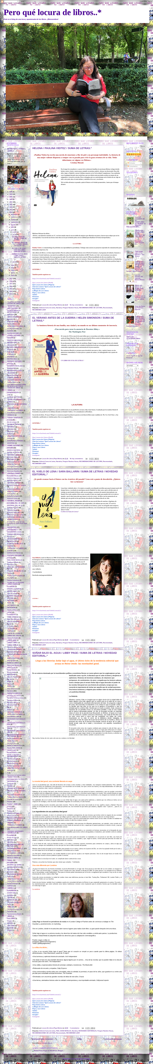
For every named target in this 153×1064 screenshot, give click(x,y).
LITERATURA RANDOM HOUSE (17, 654)
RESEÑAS (10, 862)
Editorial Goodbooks (14, 489)
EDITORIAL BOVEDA (14, 483)
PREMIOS (10, 823)
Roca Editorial (11, 869)
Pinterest (35, 296)
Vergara (9, 921)
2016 (11, 281)
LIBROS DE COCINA (13, 633)
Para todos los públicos (15, 794)
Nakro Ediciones (12, 688)
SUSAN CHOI (11, 893)
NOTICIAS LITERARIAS (14, 712)
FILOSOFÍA (11, 578)
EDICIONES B (11, 459)
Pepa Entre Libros (38, 289)
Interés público (12, 610)
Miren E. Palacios (13, 677)
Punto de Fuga (12, 837)
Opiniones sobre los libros (16, 779)
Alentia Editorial (12, 324)
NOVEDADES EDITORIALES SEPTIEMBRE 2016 (16, 735)
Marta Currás (11, 667)
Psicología (10, 835)
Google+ (35, 298)
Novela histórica (12, 752)
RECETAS (10, 842)
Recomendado (107, 308)
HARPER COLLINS (13, 596)
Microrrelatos (11, 672)
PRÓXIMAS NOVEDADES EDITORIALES (15, 832)
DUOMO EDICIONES (13, 445)
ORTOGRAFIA (11, 781)
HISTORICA (11, 600)
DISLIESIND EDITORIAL (15, 436)
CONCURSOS (11, 408)
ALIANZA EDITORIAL (14, 335)
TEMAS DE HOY (12, 900)
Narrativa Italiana (12, 702)
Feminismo (11, 564)
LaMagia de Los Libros (40, 290)
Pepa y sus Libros (38, 292)
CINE (9, 395)
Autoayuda (10, 345)
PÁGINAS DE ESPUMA (14, 788)
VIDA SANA (11, 925)
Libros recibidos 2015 (14, 647)
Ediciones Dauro (12, 464)
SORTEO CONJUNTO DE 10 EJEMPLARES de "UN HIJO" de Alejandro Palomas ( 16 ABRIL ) (136, 222)
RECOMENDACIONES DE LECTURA (90, 308)
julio (12, 227)
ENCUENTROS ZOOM (14, 532)
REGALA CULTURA (13, 855)
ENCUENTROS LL (13, 529)
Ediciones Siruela (13, 476)
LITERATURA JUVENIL (14, 652)
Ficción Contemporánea (15, 575)
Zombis (9, 930)
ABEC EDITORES (12, 308)
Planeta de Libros (13, 799)
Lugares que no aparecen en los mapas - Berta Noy (140, 298)
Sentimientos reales (13, 879)
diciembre (14, 214)
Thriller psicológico (13, 909)
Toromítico (10, 911)
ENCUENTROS (12, 527)
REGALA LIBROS (12, 858)
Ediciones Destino (13, 466)
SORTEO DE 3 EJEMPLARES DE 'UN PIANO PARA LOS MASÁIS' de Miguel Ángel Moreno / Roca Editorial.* (135, 266)
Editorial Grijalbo (12, 491)
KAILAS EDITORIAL (13, 621)
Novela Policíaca (12, 763)
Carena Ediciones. (13, 375)
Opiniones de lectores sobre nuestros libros (16, 776)
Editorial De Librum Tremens (16, 485)
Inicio (79, 1039)
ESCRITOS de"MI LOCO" (15, 543)
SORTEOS (10, 888)
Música (9, 684)
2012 (11, 291)
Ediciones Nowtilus (13, 471)
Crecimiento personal (14, 412)
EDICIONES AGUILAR (14, 455)
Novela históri (11, 750)
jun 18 (15, 234)
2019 (11, 210)
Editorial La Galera (13, 496)
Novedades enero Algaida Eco (139, 242)
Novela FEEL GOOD (13, 748)
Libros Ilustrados (12, 638)
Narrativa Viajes (12, 705)
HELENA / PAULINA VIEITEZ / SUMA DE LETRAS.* (62, 148)
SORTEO (10, 886)
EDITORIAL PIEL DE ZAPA (15, 503)
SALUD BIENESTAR (13, 874)
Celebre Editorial (12, 382)
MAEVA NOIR (11, 660)
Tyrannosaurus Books (14, 914)
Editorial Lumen (12, 498)
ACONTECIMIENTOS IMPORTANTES (14, 311)
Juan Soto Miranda (13, 619)
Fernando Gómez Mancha (15, 571)
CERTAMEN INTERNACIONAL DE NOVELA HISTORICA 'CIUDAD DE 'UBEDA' (16, 386)
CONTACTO (28, 138)
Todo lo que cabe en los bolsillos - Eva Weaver (139, 254)
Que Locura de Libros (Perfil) (42, 282)
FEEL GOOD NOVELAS (63, 1031)
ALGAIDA (10, 331)
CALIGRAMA (11, 373)
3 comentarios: (75, 1028)
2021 (11, 204)
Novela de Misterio (13, 738)
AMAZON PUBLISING (14, 340)
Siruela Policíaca (12, 883)
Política (9, 811)
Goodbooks (11, 586)
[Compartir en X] (94, 305)
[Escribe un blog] (92, 305)
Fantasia (10, 557)
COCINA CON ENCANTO (15, 399)
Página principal (14, 138)
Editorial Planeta (12, 508)
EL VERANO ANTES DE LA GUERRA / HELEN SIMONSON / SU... (19, 244)
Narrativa (59, 308)
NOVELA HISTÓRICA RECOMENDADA (14, 755)
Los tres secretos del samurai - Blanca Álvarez (140, 277)
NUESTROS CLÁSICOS (14, 768)
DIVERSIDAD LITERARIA (15, 441)
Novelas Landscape (13, 766)
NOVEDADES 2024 (13, 716)
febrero (13, 273)
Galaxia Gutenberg (13, 580)
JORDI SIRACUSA (13, 617)
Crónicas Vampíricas (14, 417)
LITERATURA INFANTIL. (15, 649)
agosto (13, 225)
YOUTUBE (10, 928)
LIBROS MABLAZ (12, 645)
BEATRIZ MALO (12, 359)
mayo (13, 265)
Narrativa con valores (14, 695)
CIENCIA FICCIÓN (13, 392)
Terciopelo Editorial (13, 902)
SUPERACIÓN (11, 890)
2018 (11, 212)
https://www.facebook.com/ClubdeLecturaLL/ (46, 279)
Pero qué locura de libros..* (53, 12)
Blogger (87, 1059)
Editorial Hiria (11, 494)
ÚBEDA (9, 916)
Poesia (9, 806)
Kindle (9, 624)
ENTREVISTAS (12, 541)
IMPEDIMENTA (12, 605)
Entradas (132, 163)
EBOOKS (10, 448)
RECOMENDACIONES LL (15, 848)
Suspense (10, 895)
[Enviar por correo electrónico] (90, 305)
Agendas (10, 319)
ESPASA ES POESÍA (14, 553)
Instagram (35, 300)
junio (13, 230)
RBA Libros (11, 840)
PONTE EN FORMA (13, 813)
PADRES (10, 786)
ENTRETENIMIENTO (13, 539)
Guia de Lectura (12, 593)
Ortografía (10, 784)
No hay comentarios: (77, 305)
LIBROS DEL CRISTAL (14, 635)
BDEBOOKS (11, 356)
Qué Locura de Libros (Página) (43, 285)
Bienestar (10, 363)
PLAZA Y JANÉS (12, 804)
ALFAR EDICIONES (13, 328)
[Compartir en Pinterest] (98, 305)
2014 (11, 286)
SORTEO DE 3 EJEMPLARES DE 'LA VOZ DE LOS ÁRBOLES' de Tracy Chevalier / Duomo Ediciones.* (135, 321)
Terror (9, 904)
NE (8, 707)
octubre (13, 219)
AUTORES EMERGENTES (15, 347)
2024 (11, 197)
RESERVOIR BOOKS (14, 867)
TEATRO (10, 897)
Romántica (10, 872)
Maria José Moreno (13, 665)
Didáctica (10, 434)
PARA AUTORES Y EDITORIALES (50, 138)
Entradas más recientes (42, 1039)
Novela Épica (11, 741)
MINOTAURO (11, 674)
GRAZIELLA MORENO (14, 589)
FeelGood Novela (12, 562)
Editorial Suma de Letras (47, 308)
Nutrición (10, 770)
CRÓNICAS (10, 415)
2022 (11, 202)
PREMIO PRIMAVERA (14, 820)
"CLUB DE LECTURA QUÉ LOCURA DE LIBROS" (15, 302)
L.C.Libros (10, 626)
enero (13, 275)
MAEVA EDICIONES (13, 658)
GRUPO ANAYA (12, 591)
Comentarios (133, 166)
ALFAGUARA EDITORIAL (15, 326)
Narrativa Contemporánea (15, 698)
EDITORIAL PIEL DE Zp (14, 505)
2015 (11, 283)
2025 (11, 194)
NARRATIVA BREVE (13, 693)
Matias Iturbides (12, 670)
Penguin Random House (70, 308)
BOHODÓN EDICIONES (14, 370)
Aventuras (10, 349)
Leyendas (10, 631)
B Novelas (10, 354)
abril (12, 268)
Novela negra (11, 761)
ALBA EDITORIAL (13, 321)
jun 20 (15, 232)
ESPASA (10, 550)
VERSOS (10, 923)
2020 (11, 207)
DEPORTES (11, 427)
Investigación (11, 614)
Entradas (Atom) (47, 1043)
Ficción (9, 573)
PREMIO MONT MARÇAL (15, 818)
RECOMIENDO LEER (39, 310)
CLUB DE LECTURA (13, 397)
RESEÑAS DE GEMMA (14, 865)
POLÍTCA (10, 809)
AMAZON (10, 338)
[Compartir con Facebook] (96, 305)
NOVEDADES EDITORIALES (87, 1031)
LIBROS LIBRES (12, 642)
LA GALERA (11, 628)
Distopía (10, 438)
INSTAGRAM (11, 607)
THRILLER (10, 907)
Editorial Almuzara (13, 478)
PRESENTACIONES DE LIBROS (17, 827)
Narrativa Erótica (12, 700)
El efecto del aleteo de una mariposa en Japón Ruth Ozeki (17, 522)
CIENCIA (10, 390)
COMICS (10, 402)
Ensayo (9, 536)
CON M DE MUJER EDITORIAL (17, 404)
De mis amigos (12, 422)
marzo (13, 270)
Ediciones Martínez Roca (15, 469)
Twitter (34, 294)
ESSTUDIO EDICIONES (14, 555)
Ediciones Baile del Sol (14, 462)
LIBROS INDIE (11, 640)
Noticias (9, 709)
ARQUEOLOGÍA (12, 342)
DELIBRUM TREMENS (14, 424)
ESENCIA (10, 546)
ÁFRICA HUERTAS (13, 317)
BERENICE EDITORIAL (14, 361)
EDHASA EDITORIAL (14, 450)
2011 (11, 294)
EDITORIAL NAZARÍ (13, 501)
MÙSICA (10, 686)
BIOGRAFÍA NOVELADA (15, 366)
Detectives (10, 429)
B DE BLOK (11, 352)
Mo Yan (9, 679)
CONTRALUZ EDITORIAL (15, 410)
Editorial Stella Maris (14, 512)
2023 (11, 199)
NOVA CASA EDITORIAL (15, 714)
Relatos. (9, 860)
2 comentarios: (75, 640)
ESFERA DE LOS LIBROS (15, 548)
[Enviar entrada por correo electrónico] (86, 305)
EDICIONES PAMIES (13, 473)
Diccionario (11, 431)
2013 (11, 289)
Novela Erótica (12, 743)
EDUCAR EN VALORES (14, 517)
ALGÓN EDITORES (13, 333)
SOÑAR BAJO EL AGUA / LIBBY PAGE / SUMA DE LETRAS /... (19, 256)
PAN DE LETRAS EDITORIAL (16, 791)
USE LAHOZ (11, 918)
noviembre (14, 217)
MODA (9, 681)
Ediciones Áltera (12, 457)
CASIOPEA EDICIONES (14, 380)
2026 (11, 192)
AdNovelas (10, 314)
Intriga (9, 612)
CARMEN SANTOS (13, 377)
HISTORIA (10, 598)
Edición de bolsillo (13, 452)
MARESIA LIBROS (13, 663)
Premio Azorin (12, 816)
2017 (11, 278)
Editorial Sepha (12, 510)
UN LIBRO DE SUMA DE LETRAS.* (72, 360)
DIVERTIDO (11, 443)
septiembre (15, 222)
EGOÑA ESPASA (12, 519)
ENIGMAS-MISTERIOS (14, 534)
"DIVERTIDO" (11, 306)
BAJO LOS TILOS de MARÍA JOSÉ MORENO (139, 288)
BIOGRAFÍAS (11, 368)
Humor (9, 603)
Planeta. (9, 801)
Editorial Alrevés (12, 480)
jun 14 (15, 262)
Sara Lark (10, 876)
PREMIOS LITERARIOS (14, 825)
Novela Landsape (12, 759)
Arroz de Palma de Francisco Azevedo (140, 308)
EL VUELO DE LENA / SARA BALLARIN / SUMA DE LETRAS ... (19, 250)
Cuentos (10, 420)
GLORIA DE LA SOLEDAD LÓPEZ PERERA (15, 583)
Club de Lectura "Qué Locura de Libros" (46, 287)
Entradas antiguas (114, 1039)
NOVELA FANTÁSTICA (14, 745)
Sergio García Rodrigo (14, 881)
